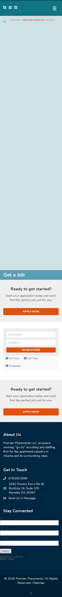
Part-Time (32, 358)
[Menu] (54, 8)
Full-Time (13, 358)
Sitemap (38, 583)
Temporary (14, 366)
